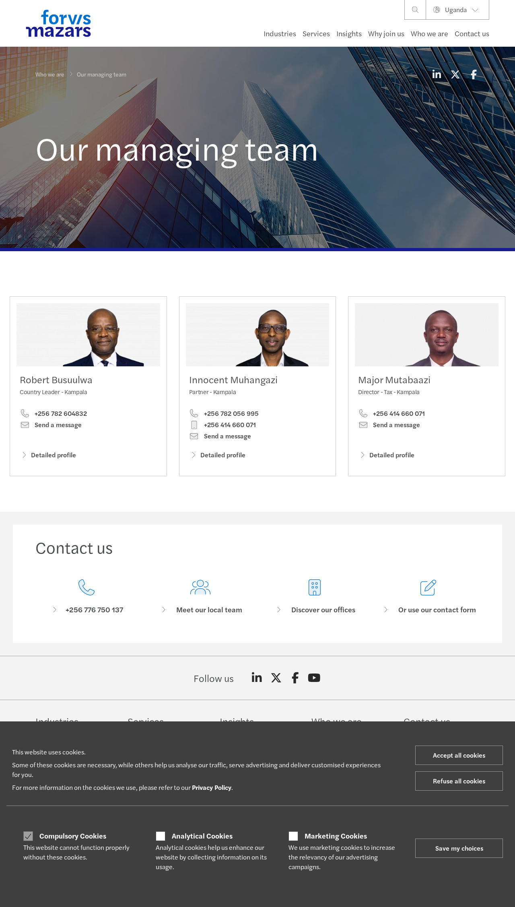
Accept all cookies (459, 755)
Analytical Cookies (202, 835)
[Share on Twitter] (455, 74)
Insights (349, 33)
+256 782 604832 (60, 413)
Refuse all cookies (459, 780)
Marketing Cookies (336, 835)
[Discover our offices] (315, 596)
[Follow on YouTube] (314, 678)
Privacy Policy (211, 787)
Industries (280, 33)
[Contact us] (86, 596)
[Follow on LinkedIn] (257, 678)
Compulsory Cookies (72, 835)
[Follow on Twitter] (276, 678)
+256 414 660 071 (229, 424)
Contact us (472, 33)
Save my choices (459, 848)
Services (316, 33)
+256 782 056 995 (230, 413)
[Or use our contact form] (429, 596)
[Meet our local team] (201, 596)
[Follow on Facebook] (295, 678)
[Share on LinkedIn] (437, 74)
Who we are (429, 33)
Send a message (57, 424)
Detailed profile (53, 454)
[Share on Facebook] (474, 74)
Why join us (386, 33)
